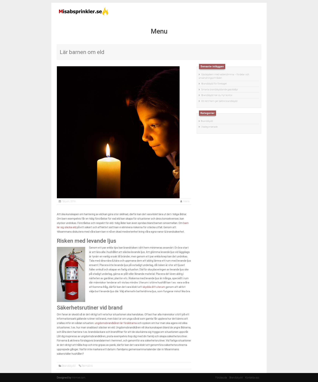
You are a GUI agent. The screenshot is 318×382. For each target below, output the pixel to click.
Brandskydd (68, 365)
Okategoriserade (209, 126)
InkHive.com (78, 377)
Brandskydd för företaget (214, 83)
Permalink (87, 365)
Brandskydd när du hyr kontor (216, 95)
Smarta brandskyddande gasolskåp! (219, 89)
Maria (186, 201)
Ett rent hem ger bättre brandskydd (219, 101)
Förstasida (221, 377)
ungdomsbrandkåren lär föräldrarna (116, 323)
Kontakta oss (252, 377)
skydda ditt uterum (153, 286)
